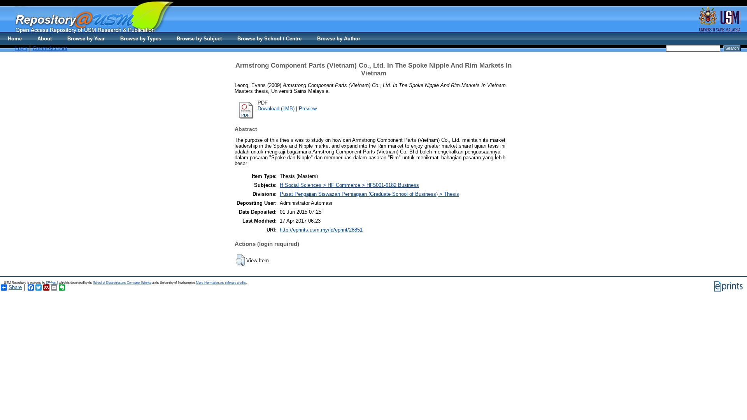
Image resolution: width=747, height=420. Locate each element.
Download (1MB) (276, 109)
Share (15, 287)
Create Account (50, 48)
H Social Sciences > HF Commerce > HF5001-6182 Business (349, 185)
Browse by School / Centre (269, 39)
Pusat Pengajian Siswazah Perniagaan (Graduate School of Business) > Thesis (369, 194)
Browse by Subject (199, 39)
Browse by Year (86, 39)
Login (21, 48)
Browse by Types (140, 39)
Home (15, 39)
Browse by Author (338, 39)
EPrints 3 (52, 282)
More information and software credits (221, 282)
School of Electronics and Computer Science (122, 282)
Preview (308, 109)
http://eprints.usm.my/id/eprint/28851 (321, 230)
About (44, 39)
